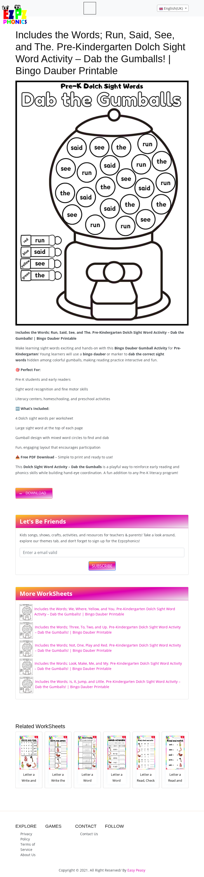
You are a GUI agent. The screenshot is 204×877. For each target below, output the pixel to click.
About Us (28, 854)
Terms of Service (27, 847)
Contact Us (89, 833)
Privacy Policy (26, 836)
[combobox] (173, 8)
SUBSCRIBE (102, 566)
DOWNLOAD (36, 493)
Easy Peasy (136, 870)
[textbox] (172, 8)
